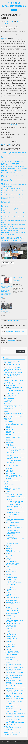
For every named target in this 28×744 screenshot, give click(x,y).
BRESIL (7, 542)
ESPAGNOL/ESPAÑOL (11, 568)
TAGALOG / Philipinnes (11, 638)
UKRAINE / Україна (10, 646)
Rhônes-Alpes (9, 468)
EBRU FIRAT (9, 558)
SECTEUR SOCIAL (10, 472)
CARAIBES (8, 546)
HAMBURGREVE (10, 445)
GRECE (7, 573)
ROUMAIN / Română (11, 625)
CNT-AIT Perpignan (10, 442)
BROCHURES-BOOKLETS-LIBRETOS (13, 380)
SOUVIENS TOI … (8, 659)
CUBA (7, 556)
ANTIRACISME (8, 379)
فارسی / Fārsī (10, 587)
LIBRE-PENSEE (8, 418)
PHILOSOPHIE (8, 483)
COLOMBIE (8, 553)
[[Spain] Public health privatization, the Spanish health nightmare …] (19, 285)
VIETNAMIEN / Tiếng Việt (12, 651)
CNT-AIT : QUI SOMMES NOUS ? (12, 383)
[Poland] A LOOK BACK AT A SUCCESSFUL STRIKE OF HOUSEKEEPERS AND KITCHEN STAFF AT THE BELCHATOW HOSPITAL (12, 239)
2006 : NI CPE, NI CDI (11, 724)
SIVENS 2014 (9, 400)
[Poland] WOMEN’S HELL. (7, 234)
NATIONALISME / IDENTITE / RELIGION (14, 480)
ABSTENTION (7, 362)
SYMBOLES (9, 377)
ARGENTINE (9, 520)
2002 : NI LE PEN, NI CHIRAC (13, 367)
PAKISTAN (8, 615)
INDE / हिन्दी (8, 574)
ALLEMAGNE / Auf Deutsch (12, 514)
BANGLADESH (9, 535)
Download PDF (4, 38)
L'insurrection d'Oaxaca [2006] (14, 612)
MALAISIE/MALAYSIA (11, 604)
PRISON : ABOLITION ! (9, 485)
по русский (9, 628)
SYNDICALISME (8, 729)
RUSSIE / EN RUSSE (11, 626)
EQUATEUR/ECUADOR (11, 564)
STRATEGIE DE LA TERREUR (13, 727)
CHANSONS (7, 382)
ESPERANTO (7, 401)
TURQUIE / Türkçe (10, 644)
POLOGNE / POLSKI (11, 621)
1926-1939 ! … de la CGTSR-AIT (13, 696)
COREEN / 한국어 (10, 555)
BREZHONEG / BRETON (12, 543)
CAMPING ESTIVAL (10, 385)
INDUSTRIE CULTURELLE (12, 447)
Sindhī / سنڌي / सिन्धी (12, 617)
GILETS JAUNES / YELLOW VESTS (13, 405)
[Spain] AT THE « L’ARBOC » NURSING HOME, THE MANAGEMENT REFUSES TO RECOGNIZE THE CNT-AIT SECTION (13, 184)
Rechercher (5, 349)
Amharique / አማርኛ (10, 516)
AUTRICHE (8, 524)
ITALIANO (8, 592)
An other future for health (13, 320)
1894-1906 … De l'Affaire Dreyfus (14, 675)
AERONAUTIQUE (10, 423)
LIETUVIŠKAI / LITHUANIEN (13, 602)
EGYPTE (8, 560)
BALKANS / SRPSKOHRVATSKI (14, 527)
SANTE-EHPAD (9, 470)
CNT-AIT (19, 21)
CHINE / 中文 (9, 550)
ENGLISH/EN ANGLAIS (11, 561)
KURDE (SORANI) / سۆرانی (12, 597)
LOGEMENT (7, 419)
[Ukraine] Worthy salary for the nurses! (10, 188)
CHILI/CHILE (9, 548)
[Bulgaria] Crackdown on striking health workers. (13, 194)
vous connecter (11, 340)
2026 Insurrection (11, 584)
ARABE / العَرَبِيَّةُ (9, 517)
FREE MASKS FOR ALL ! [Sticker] (9, 172)
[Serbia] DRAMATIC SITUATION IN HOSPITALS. (13, 232)
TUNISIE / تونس (9, 643)
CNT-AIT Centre (9, 429)
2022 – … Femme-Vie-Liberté (14, 582)
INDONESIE (9, 576)
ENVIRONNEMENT (9, 398)
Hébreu (8, 590)
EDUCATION (9, 444)
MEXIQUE (8, 607)
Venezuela (8, 649)
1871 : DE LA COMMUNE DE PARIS (14, 667)
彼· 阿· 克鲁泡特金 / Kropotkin (14, 551)
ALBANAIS (8, 491)
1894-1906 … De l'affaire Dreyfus (12, 361)
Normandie (8, 463)
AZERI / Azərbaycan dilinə (12, 525)
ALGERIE (8, 493)
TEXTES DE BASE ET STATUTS (14, 393)
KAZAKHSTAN (9, 595)
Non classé (7, 481)
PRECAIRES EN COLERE (12, 465)
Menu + (14, 10)
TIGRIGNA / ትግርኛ (10, 641)
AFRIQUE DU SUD (10, 489)
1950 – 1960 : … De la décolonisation (15, 716)
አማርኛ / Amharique (10, 657)
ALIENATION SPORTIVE (12, 375)
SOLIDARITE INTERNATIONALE (12, 488)
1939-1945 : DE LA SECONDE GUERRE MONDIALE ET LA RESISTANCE (13, 706)
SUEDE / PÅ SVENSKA (11, 634)
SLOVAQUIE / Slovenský (12, 630)
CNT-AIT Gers (9, 431)
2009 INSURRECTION (12, 581)
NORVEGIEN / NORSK (11, 613)
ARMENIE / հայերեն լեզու (12, 522)
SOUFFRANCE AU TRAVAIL (13, 475)
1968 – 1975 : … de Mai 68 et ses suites (15, 718)
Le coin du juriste (10, 731)
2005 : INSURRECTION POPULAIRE (15, 722)
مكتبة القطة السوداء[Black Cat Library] (16, 519)
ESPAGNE (8, 566)
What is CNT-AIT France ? (12, 395)
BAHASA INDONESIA (12, 577)
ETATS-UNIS (9, 569)
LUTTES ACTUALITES (9, 421)
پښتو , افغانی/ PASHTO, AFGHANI (15, 620)
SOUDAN (8, 631)
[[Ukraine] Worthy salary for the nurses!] (6, 306)
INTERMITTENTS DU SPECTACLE (15, 449)
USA (7, 648)
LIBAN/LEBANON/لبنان (11, 600)
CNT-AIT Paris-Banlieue (11, 441)
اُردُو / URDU (10, 618)
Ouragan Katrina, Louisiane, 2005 (14, 416)
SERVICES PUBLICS (11, 473)
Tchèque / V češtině (10, 639)
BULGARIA (8, 545)
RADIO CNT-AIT (8, 486)
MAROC (8, 605)
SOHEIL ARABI (10, 586)
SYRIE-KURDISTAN (11, 636)
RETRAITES (9, 467)
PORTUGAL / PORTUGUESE (13, 623)
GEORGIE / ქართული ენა (12, 571)
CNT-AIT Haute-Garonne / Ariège (13, 436)
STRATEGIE (7, 726)
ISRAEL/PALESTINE (11, 589)
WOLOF (7, 656)
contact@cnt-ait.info (12, 124)
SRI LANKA (8, 633)
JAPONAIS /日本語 (10, 594)
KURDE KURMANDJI (11, 599)
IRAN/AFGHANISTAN (11, 579)
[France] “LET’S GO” (6, 144)
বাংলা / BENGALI (10, 537)
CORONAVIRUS (8, 397)
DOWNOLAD (10, 38)
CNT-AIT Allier (9, 427)
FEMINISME (7, 403)
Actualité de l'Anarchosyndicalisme (17, 741)
